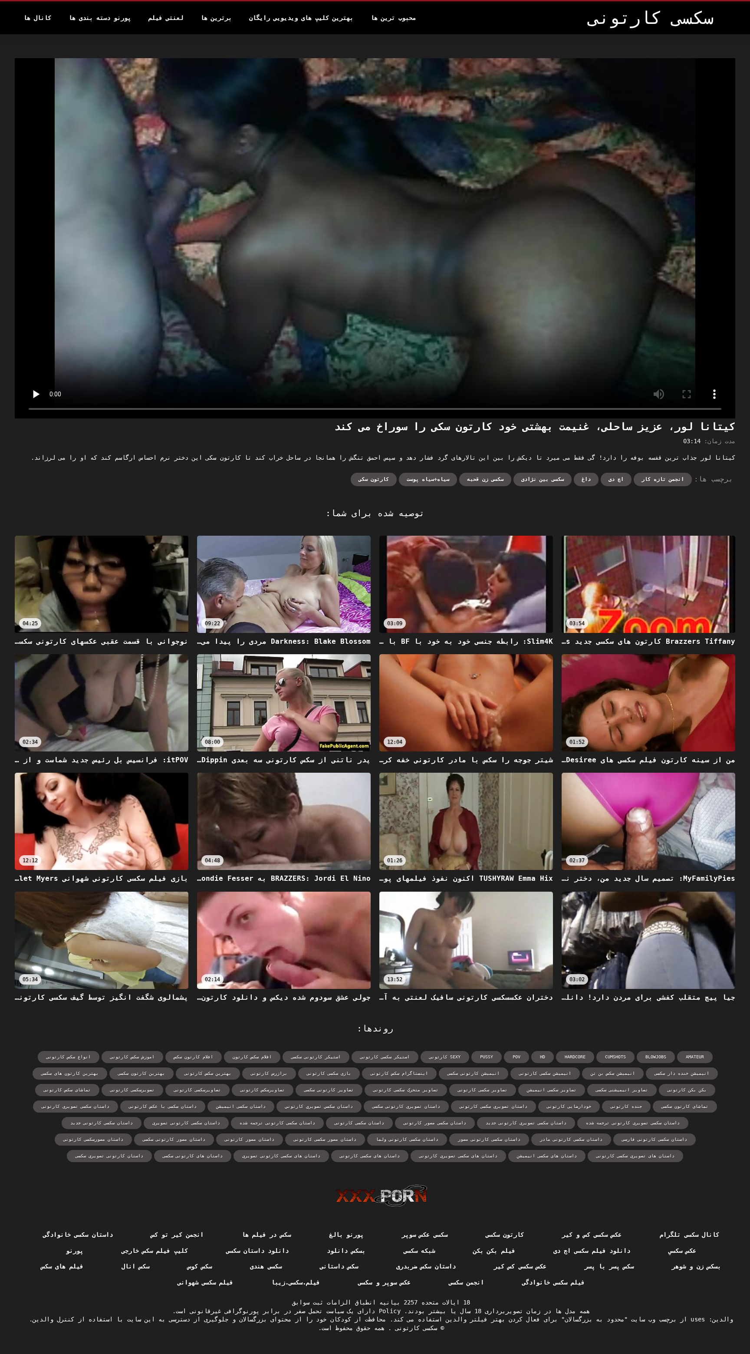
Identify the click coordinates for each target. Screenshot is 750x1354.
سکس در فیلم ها (266, 1234)
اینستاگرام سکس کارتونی (399, 1073)
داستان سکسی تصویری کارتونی (75, 1106)
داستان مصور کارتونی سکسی (174, 1139)
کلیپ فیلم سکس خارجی (155, 1250)
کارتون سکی (374, 479)
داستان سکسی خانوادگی (78, 1234)
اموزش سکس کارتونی (132, 1056)
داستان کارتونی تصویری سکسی (109, 1155)
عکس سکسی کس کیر (520, 1266)
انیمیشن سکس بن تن (613, 1073)
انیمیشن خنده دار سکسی (682, 1073)
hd (542, 1056)
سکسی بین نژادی (542, 479)
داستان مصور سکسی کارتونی (325, 1139)
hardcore (575, 1056)
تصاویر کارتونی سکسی (329, 1089)
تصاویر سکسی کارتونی (482, 1089)
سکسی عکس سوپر (424, 1234)
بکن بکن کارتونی (687, 1089)
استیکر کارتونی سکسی (316, 1056)
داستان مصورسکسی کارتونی (93, 1139)
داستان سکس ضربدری (426, 1266)
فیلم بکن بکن (494, 1250)
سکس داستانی (339, 1266)
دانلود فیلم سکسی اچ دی (591, 1250)
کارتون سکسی (505, 1234)
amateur (695, 1056)
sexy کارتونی (445, 1056)
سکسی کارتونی (414, 1327)
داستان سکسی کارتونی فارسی (654, 1139)
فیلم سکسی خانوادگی (553, 1282)
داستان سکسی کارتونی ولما (407, 1139)
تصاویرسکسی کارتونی (197, 1089)
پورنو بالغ (346, 1234)
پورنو (74, 1250)
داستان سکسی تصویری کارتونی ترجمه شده (633, 1122)
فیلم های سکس (62, 1266)
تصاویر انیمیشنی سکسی (622, 1089)
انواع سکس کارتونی (68, 1056)
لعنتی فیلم (165, 17)
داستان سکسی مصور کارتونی (435, 1122)
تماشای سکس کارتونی (67, 1089)
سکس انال (135, 1266)
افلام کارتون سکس (193, 1056)
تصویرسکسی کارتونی (132, 1089)
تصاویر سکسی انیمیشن (551, 1089)
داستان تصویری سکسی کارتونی (493, 1106)
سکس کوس (200, 1266)
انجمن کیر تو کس (177, 1234)
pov (516, 1056)
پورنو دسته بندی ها (100, 17)
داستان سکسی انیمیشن (241, 1106)
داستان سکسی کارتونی (359, 1122)
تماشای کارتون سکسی (684, 1106)
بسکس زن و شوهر (696, 1266)
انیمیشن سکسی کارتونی (545, 1073)
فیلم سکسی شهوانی (206, 1282)
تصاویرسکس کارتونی (262, 1089)
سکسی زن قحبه (485, 479)
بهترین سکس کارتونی (207, 1073)
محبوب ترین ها (393, 17)
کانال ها (37, 17)
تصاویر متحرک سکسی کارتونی (405, 1089)
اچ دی (616, 479)
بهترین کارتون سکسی (141, 1073)
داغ (586, 479)
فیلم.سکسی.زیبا (295, 1282)
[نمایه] (381, 1195)
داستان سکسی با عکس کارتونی (163, 1106)
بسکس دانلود (346, 1250)
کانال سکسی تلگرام (689, 1234)
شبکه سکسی (419, 1250)
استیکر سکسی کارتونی (385, 1056)
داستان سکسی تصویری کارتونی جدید (526, 1122)
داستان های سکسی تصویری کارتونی (458, 1155)
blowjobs (655, 1056)
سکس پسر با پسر (609, 1266)
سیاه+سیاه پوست (428, 479)
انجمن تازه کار (662, 479)
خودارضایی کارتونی (569, 1106)
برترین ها (216, 17)
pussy (486, 1056)
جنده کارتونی (626, 1106)
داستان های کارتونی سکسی (193, 1155)
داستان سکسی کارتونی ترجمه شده (277, 1122)
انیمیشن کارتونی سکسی (473, 1073)
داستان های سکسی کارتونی (370, 1155)
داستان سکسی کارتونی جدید (101, 1122)
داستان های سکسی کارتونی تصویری (281, 1155)
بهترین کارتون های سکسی (70, 1073)
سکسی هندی (265, 1266)
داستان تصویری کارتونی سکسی (406, 1106)
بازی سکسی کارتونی (329, 1073)
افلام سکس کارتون (252, 1056)
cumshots (615, 1056)
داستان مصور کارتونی (249, 1139)
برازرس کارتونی (269, 1073)
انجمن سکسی (466, 1282)
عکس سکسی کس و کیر (592, 1234)
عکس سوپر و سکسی (384, 1282)
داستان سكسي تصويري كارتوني (319, 1106)
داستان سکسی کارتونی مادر (571, 1139)
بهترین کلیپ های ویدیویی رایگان (301, 17)
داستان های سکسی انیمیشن (547, 1155)
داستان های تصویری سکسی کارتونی (635, 1155)
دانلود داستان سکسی (257, 1250)
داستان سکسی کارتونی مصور (489, 1139)
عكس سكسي (682, 1250)
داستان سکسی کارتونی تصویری (186, 1122)
